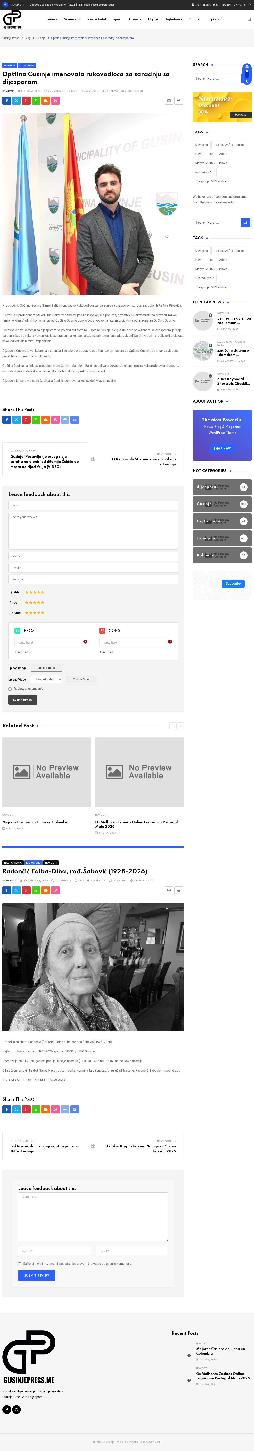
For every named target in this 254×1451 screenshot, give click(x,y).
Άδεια (223, 154)
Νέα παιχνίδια (204, 172)
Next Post (164, 454)
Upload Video (17, 679)
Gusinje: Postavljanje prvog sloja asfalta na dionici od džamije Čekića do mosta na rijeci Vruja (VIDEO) (45, 462)
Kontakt (194, 19)
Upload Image (17, 668)
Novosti (8, 814)
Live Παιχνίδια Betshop (229, 145)
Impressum (215, 19)
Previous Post (25, 451)
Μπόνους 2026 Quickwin (211, 163)
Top (210, 154)
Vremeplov (72, 19)
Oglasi (153, 19)
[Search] (250, 19)
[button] (173, 725)
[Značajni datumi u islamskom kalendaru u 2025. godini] (203, 351)
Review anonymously (28, 689)
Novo (198, 154)
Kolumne (134, 19)
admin (10, 91)
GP (159, 1442)
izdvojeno (201, 145)
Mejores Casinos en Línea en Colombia (35, 822)
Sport (117, 19)
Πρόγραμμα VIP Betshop (211, 181)
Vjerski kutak (97, 19)
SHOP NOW (222, 448)
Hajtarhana (173, 19)
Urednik (11, 880)
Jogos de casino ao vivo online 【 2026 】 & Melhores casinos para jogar (72, 4)
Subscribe (233, 583)
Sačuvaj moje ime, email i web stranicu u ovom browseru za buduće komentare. (77, 1264)
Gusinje (51, 19)
